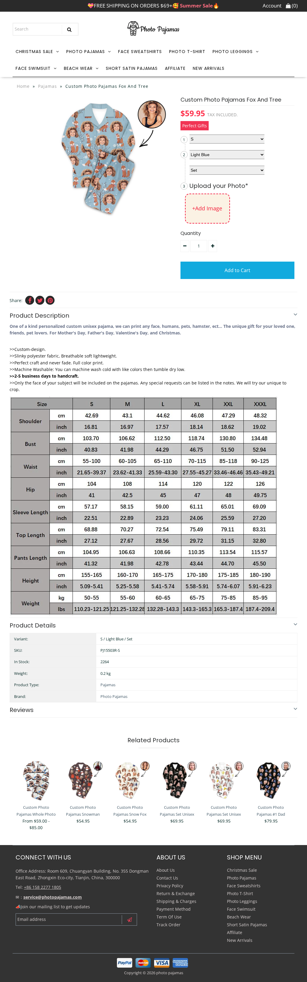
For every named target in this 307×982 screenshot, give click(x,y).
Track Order (168, 924)
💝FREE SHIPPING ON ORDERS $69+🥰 (153, 5)
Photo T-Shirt (187, 52)
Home (23, 86)
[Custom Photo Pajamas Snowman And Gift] (82, 780)
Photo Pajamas (85, 52)
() (294, 5)
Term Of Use (169, 917)
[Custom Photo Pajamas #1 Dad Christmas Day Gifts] (270, 780)
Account (272, 5)
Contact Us (167, 878)
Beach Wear (78, 68)
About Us (165, 870)
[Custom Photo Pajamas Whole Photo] (36, 780)
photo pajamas (169, 972)
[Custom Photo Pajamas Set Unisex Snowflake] (223, 780)
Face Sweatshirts (140, 52)
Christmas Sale (34, 52)
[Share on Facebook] (29, 300)
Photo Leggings (233, 52)
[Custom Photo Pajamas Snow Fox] (130, 780)
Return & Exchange (175, 893)
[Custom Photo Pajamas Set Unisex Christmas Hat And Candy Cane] (177, 780)
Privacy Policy (169, 886)
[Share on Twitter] (39, 300)
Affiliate (175, 68)
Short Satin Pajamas (132, 68)
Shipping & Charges (176, 901)
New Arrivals (209, 68)
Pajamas (47, 86)
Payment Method (173, 909)
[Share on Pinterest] (50, 300)
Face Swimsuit (33, 68)
